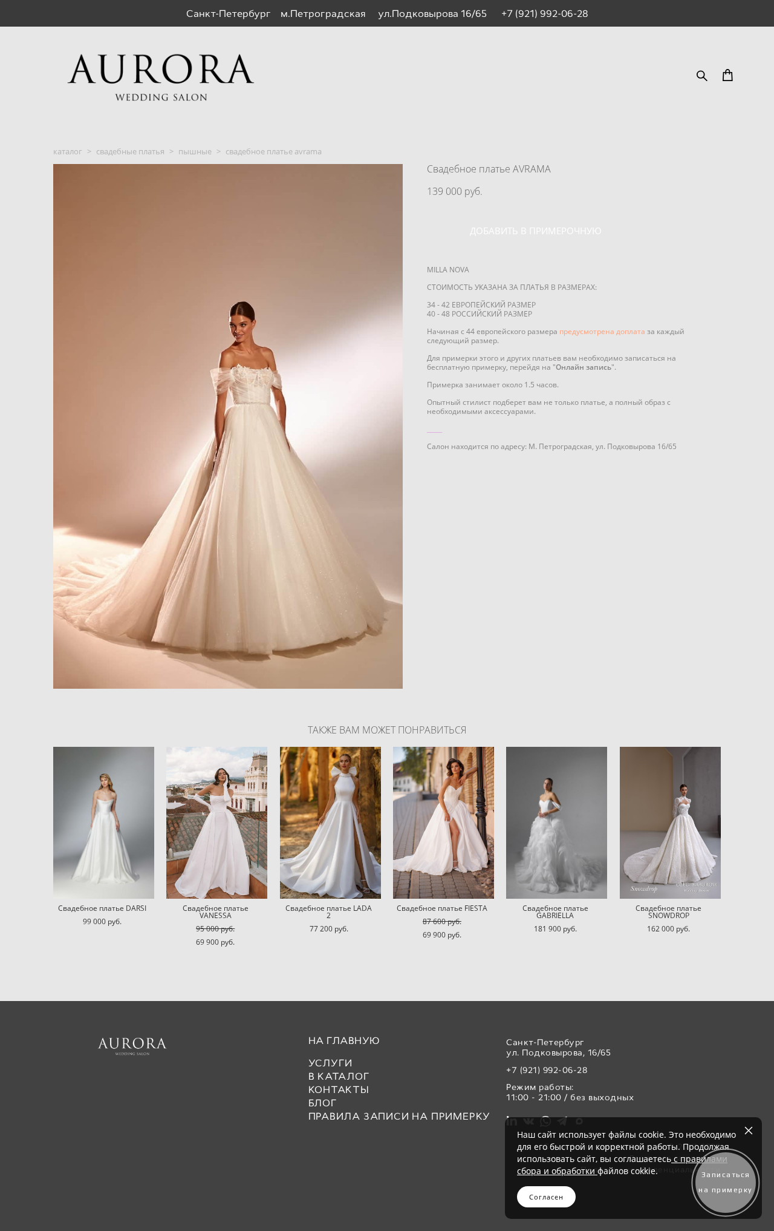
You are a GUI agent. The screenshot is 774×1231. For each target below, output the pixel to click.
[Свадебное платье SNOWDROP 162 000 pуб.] (670, 823)
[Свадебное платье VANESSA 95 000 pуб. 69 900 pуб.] (216, 823)
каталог (67, 151)
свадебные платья (130, 151)
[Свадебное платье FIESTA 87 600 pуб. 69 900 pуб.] (443, 823)
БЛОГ (322, 1103)
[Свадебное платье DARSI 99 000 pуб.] (103, 823)
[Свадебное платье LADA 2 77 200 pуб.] (330, 823)
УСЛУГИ (330, 1063)
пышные (195, 151)
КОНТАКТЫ (338, 1089)
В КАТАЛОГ (339, 1076)
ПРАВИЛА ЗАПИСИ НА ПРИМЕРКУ (399, 1116)
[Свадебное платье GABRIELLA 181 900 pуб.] (556, 823)
